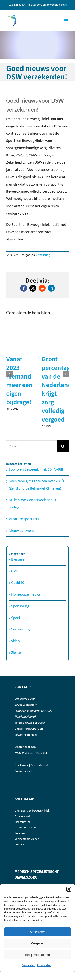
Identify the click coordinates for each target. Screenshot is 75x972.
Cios (14, 554)
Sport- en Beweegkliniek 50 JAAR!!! (36, 453)
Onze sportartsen (25, 810)
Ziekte (16, 636)
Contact (19, 827)
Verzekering (43, 255)
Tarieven (20, 816)
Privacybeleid (44, 965)
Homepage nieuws (26, 577)
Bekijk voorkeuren (37, 955)
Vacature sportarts (24, 502)
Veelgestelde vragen (27, 821)
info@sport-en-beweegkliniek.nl (47, 4)
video (15, 624)
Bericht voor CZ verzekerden (24, 367)
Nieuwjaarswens (21, 514)
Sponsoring (20, 589)
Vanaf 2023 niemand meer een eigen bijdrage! (55, 380)
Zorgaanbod (22, 799)
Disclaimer (22, 748)
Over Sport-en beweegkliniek (32, 793)
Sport (15, 601)
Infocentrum (22, 804)
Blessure (17, 542)
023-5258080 (36, 705)
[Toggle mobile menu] (66, 21)
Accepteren (37, 932)
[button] (69, 889)
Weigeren (37, 943)
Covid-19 (17, 566)
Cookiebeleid (28, 965)
